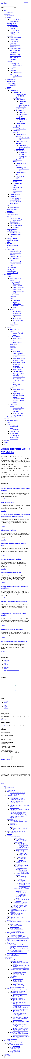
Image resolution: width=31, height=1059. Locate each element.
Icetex (5, 705)
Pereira (5, 668)
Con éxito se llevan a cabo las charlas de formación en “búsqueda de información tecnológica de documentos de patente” (15, 515)
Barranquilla (6, 660)
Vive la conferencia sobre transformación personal (12, 629)
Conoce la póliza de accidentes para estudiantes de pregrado (14, 641)
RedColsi (6, 708)
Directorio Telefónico (6, 759)
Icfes (5, 703)
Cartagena (6, 664)
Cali (5, 663)
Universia (6, 701)
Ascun (5, 706)
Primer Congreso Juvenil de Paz (7, 502)
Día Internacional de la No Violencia (8, 530)
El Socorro (6, 667)
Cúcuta (5, 666)
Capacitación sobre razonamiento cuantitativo (11, 559)
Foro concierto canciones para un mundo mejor (11, 573)
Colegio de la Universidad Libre (11, 670)
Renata (5, 702)
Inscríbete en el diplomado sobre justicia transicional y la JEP (14, 601)
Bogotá (5, 661)
